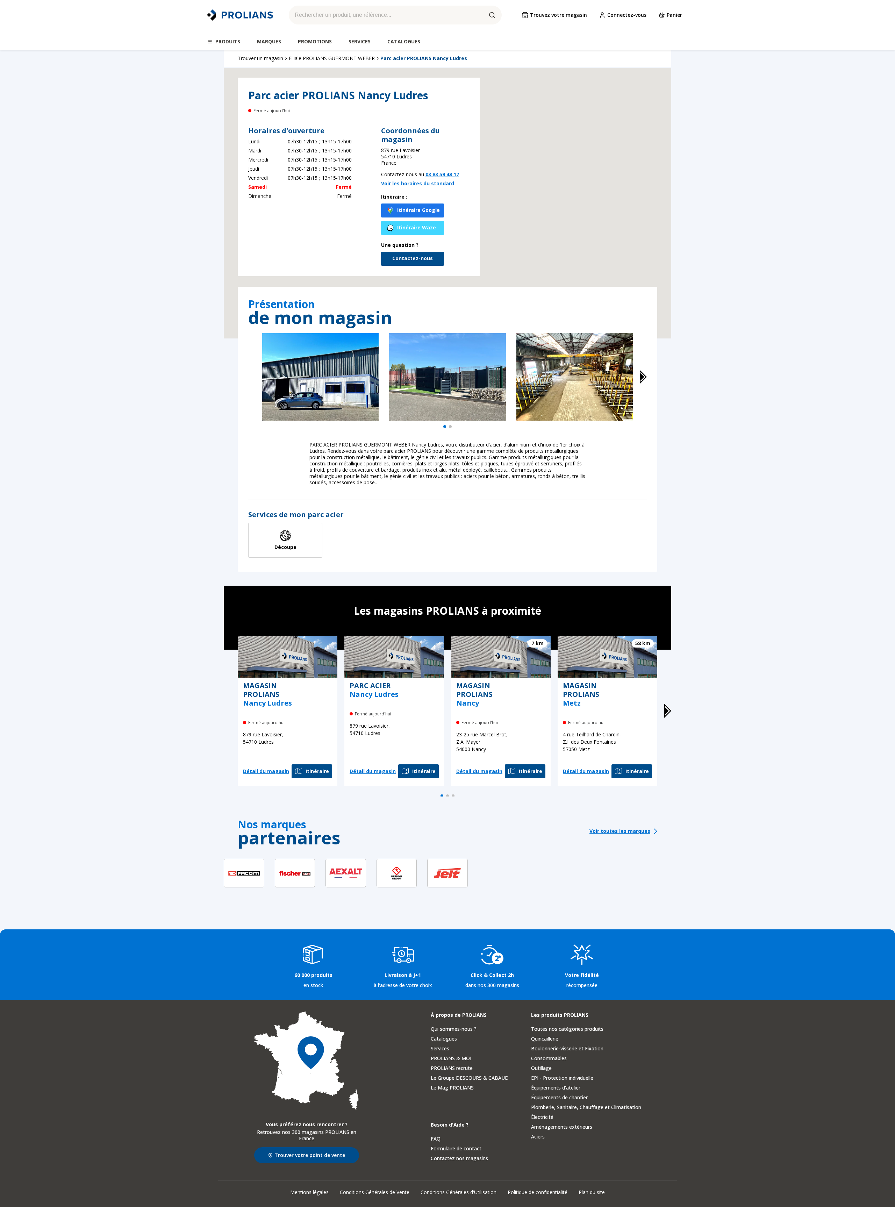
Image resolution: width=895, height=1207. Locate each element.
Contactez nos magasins (459, 1158)
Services (440, 1048)
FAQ (436, 1138)
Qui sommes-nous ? (454, 1029)
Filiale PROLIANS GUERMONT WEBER (332, 58)
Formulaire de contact (456, 1148)
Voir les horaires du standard (417, 183)
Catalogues (444, 1038)
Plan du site (592, 1192)
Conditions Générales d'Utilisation (458, 1192)
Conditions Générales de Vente (374, 1192)
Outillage (541, 1068)
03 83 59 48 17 (442, 174)
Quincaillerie (544, 1038)
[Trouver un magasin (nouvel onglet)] (306, 1060)
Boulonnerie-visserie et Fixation (567, 1048)
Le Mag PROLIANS (452, 1087)
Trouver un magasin (260, 58)
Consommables (549, 1058)
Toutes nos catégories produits (567, 1029)
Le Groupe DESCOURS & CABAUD (470, 1077)
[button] (573, 193)
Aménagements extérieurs (561, 1126)
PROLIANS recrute (452, 1068)
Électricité (542, 1117)
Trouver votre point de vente (309, 1155)
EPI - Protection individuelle (562, 1077)
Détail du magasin (266, 771)
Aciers (538, 1136)
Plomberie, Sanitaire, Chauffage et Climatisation (586, 1107)
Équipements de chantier (559, 1097)
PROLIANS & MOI (451, 1058)
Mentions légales (309, 1192)
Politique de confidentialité (537, 1192)
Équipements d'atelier (555, 1087)
